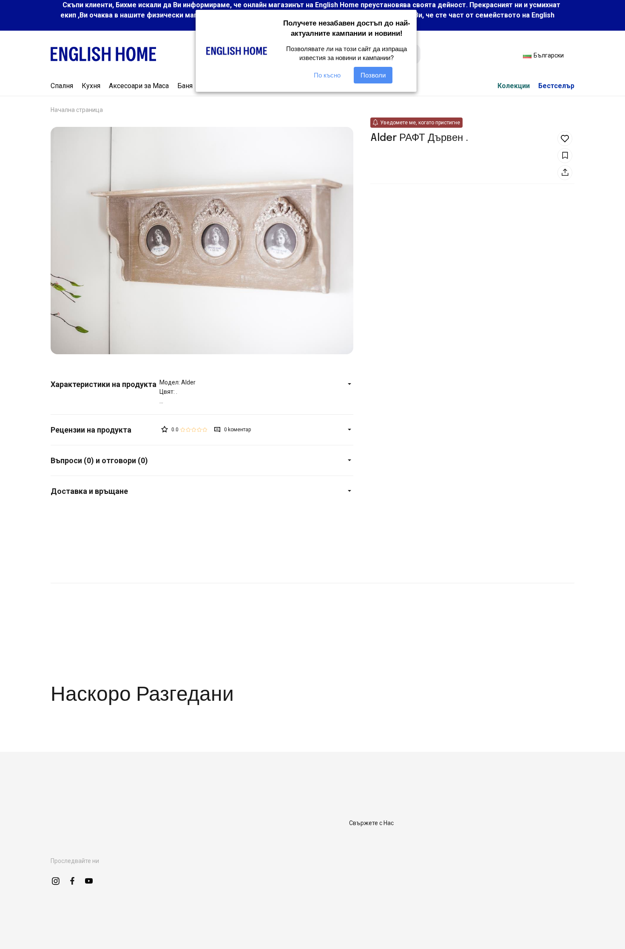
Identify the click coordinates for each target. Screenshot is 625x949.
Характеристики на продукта (103, 384)
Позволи (373, 75)
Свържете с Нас (371, 823)
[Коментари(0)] (105, 430)
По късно (327, 75)
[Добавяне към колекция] (564, 155)
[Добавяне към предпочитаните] (564, 138)
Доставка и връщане (89, 491)
